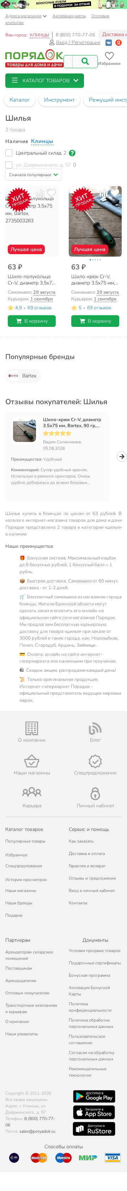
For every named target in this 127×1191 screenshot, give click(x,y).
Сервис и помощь (89, 829)
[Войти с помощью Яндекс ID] (118, 42)
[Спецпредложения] (95, 761)
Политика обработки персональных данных (91, 1023)
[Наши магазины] (31, 760)
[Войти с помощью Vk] (108, 42)
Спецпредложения (23, 866)
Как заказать (81, 841)
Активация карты (69, 16)
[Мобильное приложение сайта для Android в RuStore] (94, 1129)
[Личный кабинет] (95, 793)
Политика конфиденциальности (90, 1007)
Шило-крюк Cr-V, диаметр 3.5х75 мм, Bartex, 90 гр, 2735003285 (72, 423)
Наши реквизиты (21, 1034)
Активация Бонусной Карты (89, 991)
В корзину (36, 321)
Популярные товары (25, 841)
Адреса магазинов (23, 16)
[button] (44, 80)
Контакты (78, 903)
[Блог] (95, 729)
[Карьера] (31, 792)
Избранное (16, 855)
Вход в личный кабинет (92, 890)
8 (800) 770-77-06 (75, 35)
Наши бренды (18, 903)
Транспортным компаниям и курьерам (31, 1009)
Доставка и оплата (87, 853)
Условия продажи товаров (94, 950)
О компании (17, 1021)
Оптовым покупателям (27, 993)
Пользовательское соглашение (87, 1040)
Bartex (29, 375)
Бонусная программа (89, 975)
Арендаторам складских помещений (29, 955)
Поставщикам (18, 968)
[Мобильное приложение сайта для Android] (94, 1096)
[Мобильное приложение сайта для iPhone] (94, 1112)
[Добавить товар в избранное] (51, 192)
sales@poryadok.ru (37, 1131)
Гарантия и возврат (87, 866)
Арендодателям (20, 980)
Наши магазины (20, 890)
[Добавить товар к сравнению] (40, 192)
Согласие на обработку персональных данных (91, 1056)
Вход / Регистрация (78, 42)
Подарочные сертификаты (95, 963)
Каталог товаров (24, 829)
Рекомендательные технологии (87, 1072)
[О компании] (31, 728)
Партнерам (17, 940)
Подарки (14, 915)
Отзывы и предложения (92, 878)
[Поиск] (85, 61)
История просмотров (26, 879)
